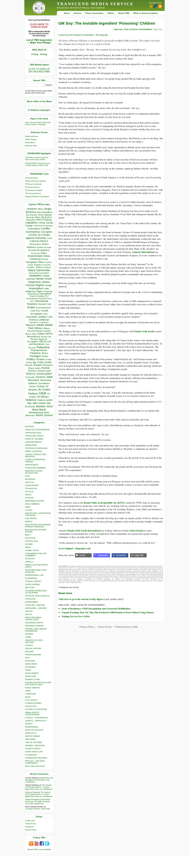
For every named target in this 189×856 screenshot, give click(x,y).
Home (67, 13)
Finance (38, 265)
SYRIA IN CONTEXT (33, 581)
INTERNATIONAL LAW (34, 575)
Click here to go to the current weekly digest (80, 599)
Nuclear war (46, 337)
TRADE (28, 670)
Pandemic (35, 353)
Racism (29, 365)
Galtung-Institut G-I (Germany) (37, 197)
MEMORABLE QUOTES (34, 501)
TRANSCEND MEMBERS (35, 468)
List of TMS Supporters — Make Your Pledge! (39, 41)
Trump (40, 386)
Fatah (30, 265)
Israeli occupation (39, 312)
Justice (42, 316)
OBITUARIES (30, 739)
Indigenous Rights (34, 291)
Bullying (48, 220)
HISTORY (29, 611)
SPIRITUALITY (31, 733)
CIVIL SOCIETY (31, 700)
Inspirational (33, 294)
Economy (35, 253)
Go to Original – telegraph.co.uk (74, 548)
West (50, 406)
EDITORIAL (29, 427)
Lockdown (44, 322)
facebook (121, 555)
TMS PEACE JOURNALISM (36, 448)
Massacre (31, 325)
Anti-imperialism (44, 212)
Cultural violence (39, 241)
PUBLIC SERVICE (32, 688)
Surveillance (44, 383)
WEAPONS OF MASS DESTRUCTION (33, 472)
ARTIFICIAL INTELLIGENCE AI (37, 596)
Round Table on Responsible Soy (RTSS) (104, 502)
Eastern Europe (44, 247)
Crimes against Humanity (38, 236)
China (42, 222)
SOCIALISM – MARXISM (35, 605)
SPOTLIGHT (30, 559)
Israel (31, 307)
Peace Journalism (94, 13)
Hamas (39, 278)
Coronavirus (33, 231)
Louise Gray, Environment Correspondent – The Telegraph (83, 34)
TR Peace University (33, 184)
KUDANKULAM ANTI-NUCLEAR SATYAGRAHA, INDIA (38, 684)
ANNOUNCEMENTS (33, 442)
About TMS (123, 13)
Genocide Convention (39, 273)
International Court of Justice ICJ (40, 295)
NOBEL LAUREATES (33, 451)
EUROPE (29, 544)
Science (32, 371)
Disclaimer (29, 827)
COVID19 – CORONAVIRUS (36, 718)
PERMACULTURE (32, 679)
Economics (43, 250)
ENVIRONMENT (31, 602)
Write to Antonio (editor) (145, 13)
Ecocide (32, 250)
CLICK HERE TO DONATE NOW (39, 25)
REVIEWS (29, 634)
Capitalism (31, 222)
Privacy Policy (30, 830)
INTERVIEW (30, 661)
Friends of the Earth (143, 331)
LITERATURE (30, 694)
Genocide (43, 270)
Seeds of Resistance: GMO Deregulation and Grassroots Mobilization (96, 608)
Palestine (43, 347)
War (29, 403)
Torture (32, 386)
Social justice (44, 373)
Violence (30, 400)
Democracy (35, 244)
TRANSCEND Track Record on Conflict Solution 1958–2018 (37, 164)
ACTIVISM (29, 498)
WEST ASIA (29, 588)
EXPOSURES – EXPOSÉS (36, 608)
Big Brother (46, 217)
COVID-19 (34, 234)
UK (47, 386)
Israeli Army (35, 311)
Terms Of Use (30, 824)
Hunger (48, 285)
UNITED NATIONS (32, 584)
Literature (33, 322)
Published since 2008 (126, 627)
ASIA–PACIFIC (31, 518)
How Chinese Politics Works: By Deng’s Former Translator (38, 124)
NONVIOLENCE (31, 465)
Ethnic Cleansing (40, 257)
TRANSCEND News (33, 433)
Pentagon (35, 356)
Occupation (32, 341)
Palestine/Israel (39, 350)
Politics (31, 359)
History (46, 281)
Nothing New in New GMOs (76, 616)
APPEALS (29, 562)
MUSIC (28, 697)
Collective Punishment (43, 226)
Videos (110, 13)
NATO (49, 333)
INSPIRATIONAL (31, 727)
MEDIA (28, 547)
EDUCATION (30, 538)
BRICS (39, 219)
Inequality (48, 291)
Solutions (40, 377)
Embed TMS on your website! (39, 849)
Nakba (41, 334)
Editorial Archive (31, 136)
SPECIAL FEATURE (33, 648)
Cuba (49, 238)
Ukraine (32, 389)
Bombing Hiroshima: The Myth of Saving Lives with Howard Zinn (37, 801)
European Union (35, 262)
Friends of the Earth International (83, 530)
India (46, 288)
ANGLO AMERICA (32, 504)
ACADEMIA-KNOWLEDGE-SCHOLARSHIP (36, 592)
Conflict (45, 228)
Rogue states (34, 368)
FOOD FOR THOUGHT (34, 730)
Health (48, 279)
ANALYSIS (29, 482)
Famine (48, 262)
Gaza (31, 270)
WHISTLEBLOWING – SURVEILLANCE (34, 619)
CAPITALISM (30, 599)
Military (38, 328)
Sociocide (30, 377)
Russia (45, 367)
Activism (32, 208)
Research (48, 365)
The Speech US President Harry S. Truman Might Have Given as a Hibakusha (38, 787)
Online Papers (31, 139)
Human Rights (35, 285)
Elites (44, 253)
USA (42, 393)
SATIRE (28, 637)
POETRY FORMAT (32, 736)
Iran (49, 304)
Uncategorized (31, 755)
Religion (38, 365)
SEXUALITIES (30, 706)
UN (39, 389)
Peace (45, 353)
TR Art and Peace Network (35, 181)
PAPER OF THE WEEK (34, 439)
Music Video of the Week (35, 766)
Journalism (31, 316)
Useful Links (30, 821)
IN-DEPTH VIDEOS (33, 749)
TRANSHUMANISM (33, 655)
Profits (48, 359)
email (82, 555)
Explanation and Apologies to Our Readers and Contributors (39, 780)
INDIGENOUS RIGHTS (34, 623)
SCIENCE (29, 645)
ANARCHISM (30, 676)
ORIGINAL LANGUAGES (35, 746)
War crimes (39, 403)
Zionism (48, 415)
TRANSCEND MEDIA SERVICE (95, 3)
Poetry (45, 356)
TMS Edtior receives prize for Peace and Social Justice (36, 158)
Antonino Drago (31, 792)
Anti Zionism (31, 215)
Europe (44, 259)
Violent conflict (45, 400)
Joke (45, 314)
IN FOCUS (29, 492)
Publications (30, 143)
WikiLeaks (30, 415)
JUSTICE (28, 510)
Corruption (46, 231)
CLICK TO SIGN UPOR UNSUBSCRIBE (39, 70)
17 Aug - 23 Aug (39, 54)
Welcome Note (31, 146)
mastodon (103, 555)
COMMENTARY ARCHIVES (36, 758)
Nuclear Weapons (39, 339)
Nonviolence (33, 336)
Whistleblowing (36, 412)
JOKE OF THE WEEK (33, 742)
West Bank (39, 409)
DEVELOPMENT (32, 673)
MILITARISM (30, 479)
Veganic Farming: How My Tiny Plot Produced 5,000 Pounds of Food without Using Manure (108, 612)
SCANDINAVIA (31, 578)
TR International (31, 178)
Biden (37, 217)
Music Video (31, 334)
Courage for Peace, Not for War (37, 809)
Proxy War (31, 362)
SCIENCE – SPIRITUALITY (36, 721)
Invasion (42, 304)
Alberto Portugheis (32, 799)
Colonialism (33, 228)
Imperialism (36, 288)
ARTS (27, 658)
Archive (77, 13)
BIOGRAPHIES (31, 445)
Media (40, 325)
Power (40, 359)
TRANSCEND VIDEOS (34, 436)
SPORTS (28, 724)
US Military (43, 396)
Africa (40, 209)
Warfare (41, 406)
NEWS (27, 507)
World (39, 415)
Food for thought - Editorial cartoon (39, 266)
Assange (30, 217)
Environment (35, 256)
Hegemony (34, 281)
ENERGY (29, 522)
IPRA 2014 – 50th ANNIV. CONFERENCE (35, 762)
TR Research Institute (33, 190)
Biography (31, 220)
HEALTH (28, 614)
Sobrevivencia (136, 530)
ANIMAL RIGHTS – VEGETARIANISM (32, 713)
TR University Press (33, 193)
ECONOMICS (30, 667)
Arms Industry (45, 215)
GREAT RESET (31, 664)
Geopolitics (35, 275)
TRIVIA (28, 691)
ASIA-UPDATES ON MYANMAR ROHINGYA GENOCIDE (37, 526)
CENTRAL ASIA (31, 541)
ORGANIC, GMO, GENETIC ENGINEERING (36, 630)
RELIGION (29, 652)
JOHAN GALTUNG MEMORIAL (37, 430)
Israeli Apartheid (43, 307)
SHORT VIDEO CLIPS (34, 752)
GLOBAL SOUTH (32, 550)
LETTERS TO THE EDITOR (36, 709)
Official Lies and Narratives (40, 342)
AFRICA (28, 495)
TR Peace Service (32, 187)
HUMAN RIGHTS (32, 485)
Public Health (44, 362)
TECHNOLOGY (31, 488)
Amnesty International (143, 252)
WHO (46, 412)
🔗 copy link (137, 555)
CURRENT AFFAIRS (33, 703)
